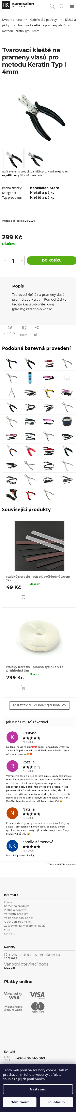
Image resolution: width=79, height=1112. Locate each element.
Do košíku (52, 260)
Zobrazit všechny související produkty (39, 705)
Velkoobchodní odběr (18, 917)
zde (40, 175)
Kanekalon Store (44, 188)
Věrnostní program (16, 913)
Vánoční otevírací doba (26, 964)
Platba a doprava (15, 910)
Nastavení (38, 1089)
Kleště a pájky (42, 193)
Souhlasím (56, 1102)
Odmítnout (20, 1102)
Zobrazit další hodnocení (61, 864)
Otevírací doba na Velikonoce (32, 954)
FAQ (7, 929)
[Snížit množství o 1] (22, 260)
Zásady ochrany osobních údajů (25, 925)
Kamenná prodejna (17, 905)
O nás (8, 902)
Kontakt (9, 933)
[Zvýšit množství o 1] (4, 260)
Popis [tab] (18, 286)
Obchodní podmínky (17, 921)
